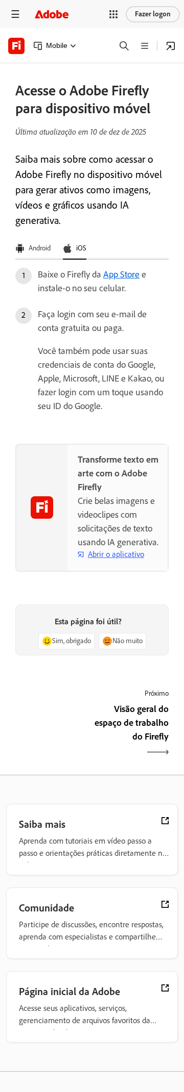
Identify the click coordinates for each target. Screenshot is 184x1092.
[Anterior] (52, 731)
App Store (121, 274)
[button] (113, 14)
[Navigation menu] (15, 14)
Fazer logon (153, 14)
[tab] (33, 249)
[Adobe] (52, 14)
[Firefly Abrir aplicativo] (171, 46)
